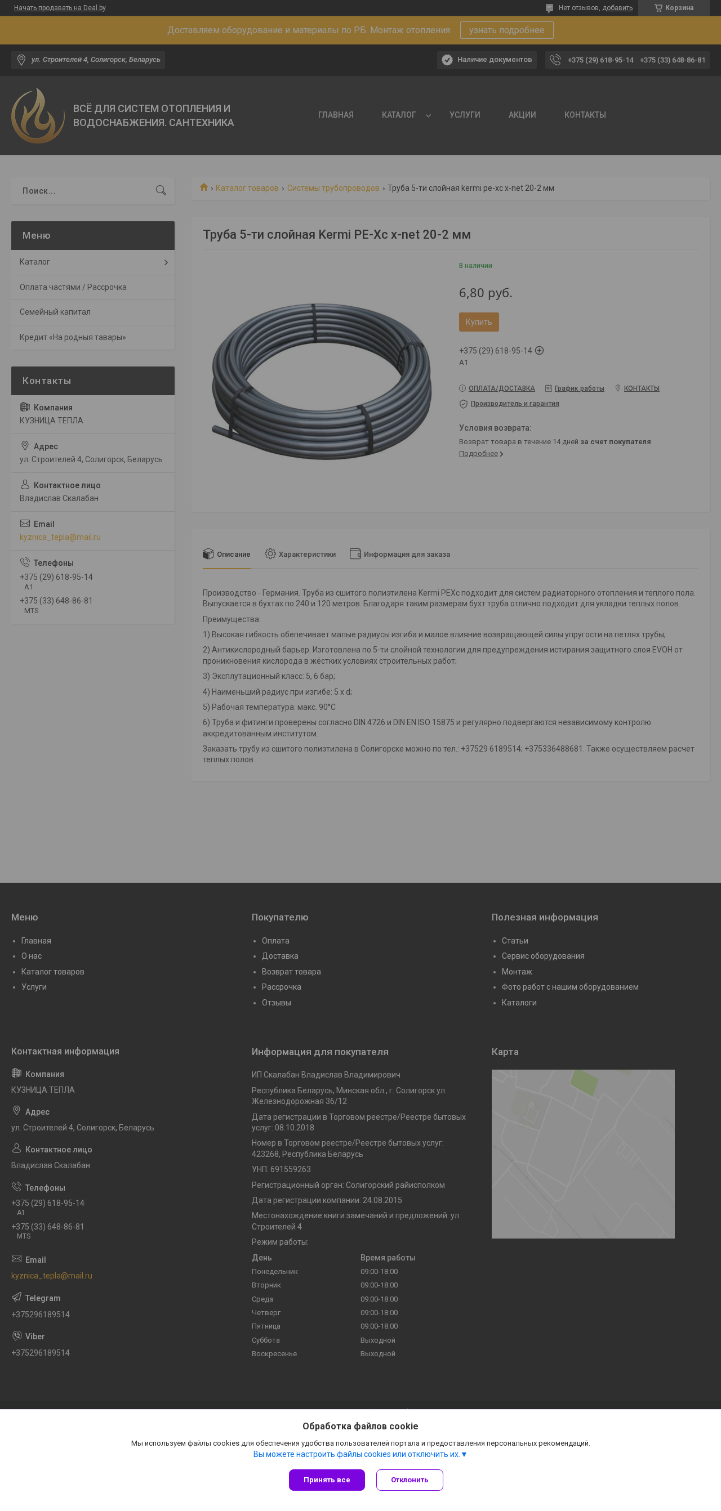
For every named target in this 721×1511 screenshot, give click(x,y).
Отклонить (410, 1480)
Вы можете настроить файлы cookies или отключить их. (356, 1454)
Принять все (327, 1480)
